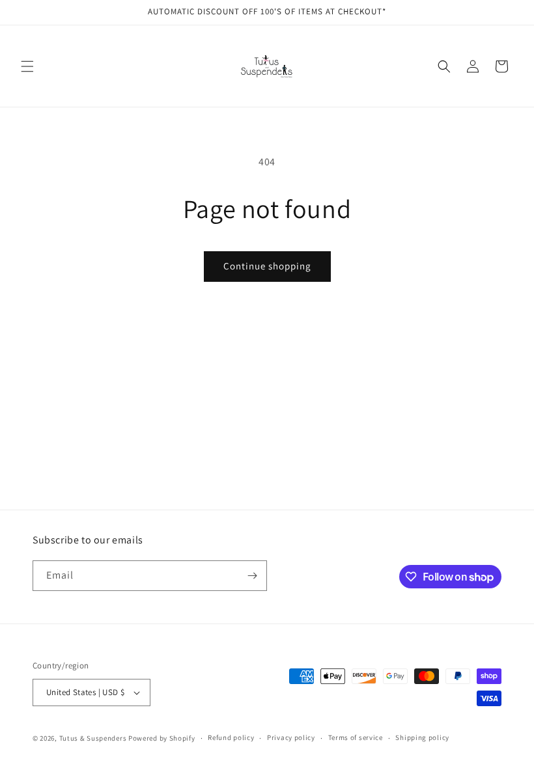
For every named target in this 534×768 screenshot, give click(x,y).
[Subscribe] (252, 575)
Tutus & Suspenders (93, 738)
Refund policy (231, 737)
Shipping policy (422, 737)
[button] (27, 66)
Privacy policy (291, 737)
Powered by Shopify (161, 738)
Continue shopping (267, 266)
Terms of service (355, 737)
